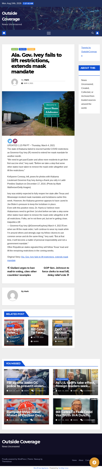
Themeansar (6, 461)
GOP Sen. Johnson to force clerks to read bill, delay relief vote (55, 271)
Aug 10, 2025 (63, 391)
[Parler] (15, 141)
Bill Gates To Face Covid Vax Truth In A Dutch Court (74, 415)
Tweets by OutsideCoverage (89, 52)
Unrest (58, 326)
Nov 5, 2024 (14, 420)
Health (14, 49)
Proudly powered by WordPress (14, 459)
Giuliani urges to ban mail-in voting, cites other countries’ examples (22, 271)
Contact (88, 460)
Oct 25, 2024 (63, 420)
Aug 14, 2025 (14, 391)
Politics (23, 49)
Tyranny (31, 49)
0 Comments (40, 391)
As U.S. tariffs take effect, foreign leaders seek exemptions (75, 386)
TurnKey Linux (63, 468)
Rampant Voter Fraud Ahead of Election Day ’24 (24, 415)
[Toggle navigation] (48, 33)
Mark (26, 80)
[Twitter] (10, 141)
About (81, 460)
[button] (93, 33)
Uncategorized (13, 379)
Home (74, 460)
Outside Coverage (21, 441)
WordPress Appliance (41, 468)
